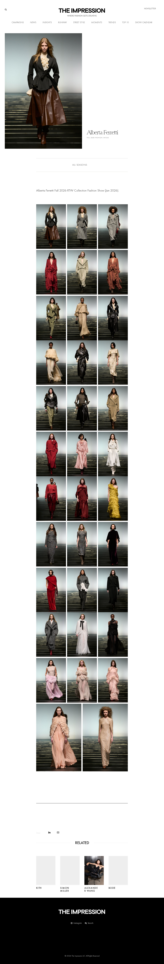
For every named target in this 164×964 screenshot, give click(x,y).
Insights (47, 22)
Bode (112, 881)
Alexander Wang (91, 883)
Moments (96, 22)
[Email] (58, 832)
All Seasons (79, 165)
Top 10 (125, 22)
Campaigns (18, 22)
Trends (112, 22)
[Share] (49, 832)
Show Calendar (143, 22)
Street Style (79, 22)
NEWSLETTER (150, 8)
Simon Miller (64, 883)
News (33, 22)
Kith (39, 881)
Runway (62, 22)
